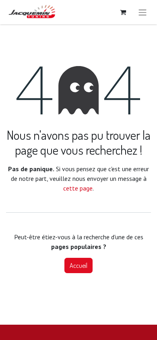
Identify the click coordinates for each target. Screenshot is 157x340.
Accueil (78, 265)
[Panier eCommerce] (123, 12)
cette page (78, 188)
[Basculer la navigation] (142, 12)
